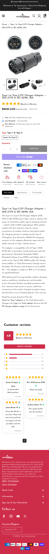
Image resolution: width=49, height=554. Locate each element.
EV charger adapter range (13, 306)
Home (4, 24)
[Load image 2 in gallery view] (24, 84)
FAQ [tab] (16, 198)
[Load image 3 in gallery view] (36, 84)
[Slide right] (45, 85)
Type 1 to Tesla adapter (23, 303)
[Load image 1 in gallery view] (12, 84)
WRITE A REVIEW (24, 346)
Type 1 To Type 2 (10, 137)
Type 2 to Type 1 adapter (12, 300)
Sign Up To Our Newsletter (14, 503)
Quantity (6, 143)
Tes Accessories (28, 536)
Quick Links (7, 490)
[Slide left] (4, 85)
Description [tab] (8, 192)
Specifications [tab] (22, 192)
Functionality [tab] (37, 192)
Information (7, 496)
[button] (3, 16)
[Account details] (39, 16)
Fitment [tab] (6, 198)
